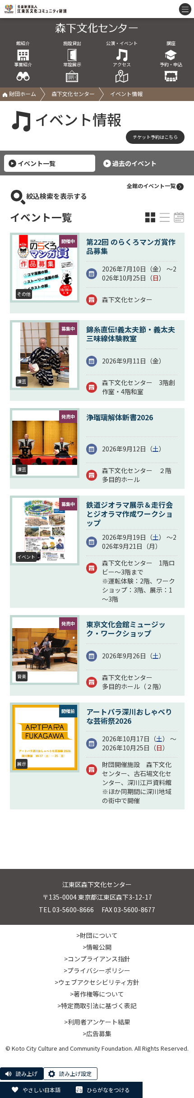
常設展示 (72, 65)
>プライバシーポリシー (97, 970)
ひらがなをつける (108, 1089)
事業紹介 (23, 65)
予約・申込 (171, 65)
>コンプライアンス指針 (97, 958)
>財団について (97, 935)
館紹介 (23, 43)
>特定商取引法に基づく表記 (97, 1005)
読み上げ (26, 1073)
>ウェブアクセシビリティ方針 (97, 982)
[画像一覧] (150, 217)
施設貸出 (72, 43)
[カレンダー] (179, 217)
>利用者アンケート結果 (97, 1021)
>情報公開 (97, 946)
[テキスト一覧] (164, 217)
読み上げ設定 (75, 1073)
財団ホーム (22, 93)
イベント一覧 (36, 163)
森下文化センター (73, 93)
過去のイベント (134, 163)
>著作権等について (97, 993)
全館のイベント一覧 (151, 185)
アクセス (122, 65)
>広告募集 (97, 1033)
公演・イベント (122, 43)
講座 (171, 43)
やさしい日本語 (41, 1089)
